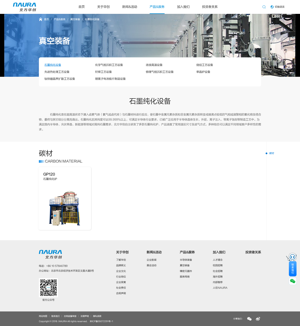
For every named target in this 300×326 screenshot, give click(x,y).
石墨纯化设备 (52, 65)
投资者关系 (210, 7)
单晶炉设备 (203, 71)
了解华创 (121, 259)
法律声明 (85, 316)
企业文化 (121, 271)
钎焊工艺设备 (103, 71)
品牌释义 (121, 265)
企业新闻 (151, 259)
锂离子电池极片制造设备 (110, 78)
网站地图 (43, 316)
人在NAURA (220, 287)
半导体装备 (186, 259)
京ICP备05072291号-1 (101, 321)
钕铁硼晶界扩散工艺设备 (59, 78)
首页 (81, 7)
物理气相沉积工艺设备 (160, 71)
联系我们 (55, 316)
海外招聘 (218, 276)
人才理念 (218, 259)
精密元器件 (186, 271)
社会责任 (121, 287)
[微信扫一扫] (249, 319)
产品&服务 (157, 7)
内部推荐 (218, 282)
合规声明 (121, 293)
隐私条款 (97, 316)
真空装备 (75, 19)
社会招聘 (218, 271)
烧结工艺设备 (204, 65)
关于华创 (103, 7)
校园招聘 (218, 265)
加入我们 (183, 7)
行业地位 (121, 276)
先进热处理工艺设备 (56, 71)
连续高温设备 (154, 65)
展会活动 (151, 265)
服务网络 (185, 276)
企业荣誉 (121, 282)
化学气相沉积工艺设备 (109, 65)
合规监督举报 (70, 316)
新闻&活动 (129, 7)
